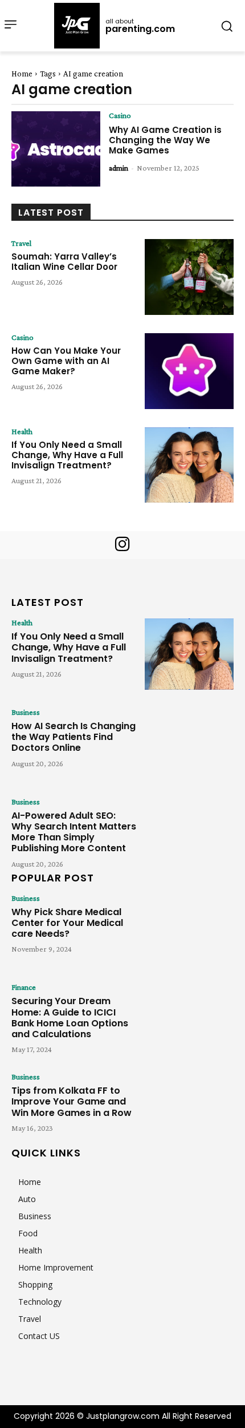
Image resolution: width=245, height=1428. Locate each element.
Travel (21, 243)
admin (118, 167)
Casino (120, 115)
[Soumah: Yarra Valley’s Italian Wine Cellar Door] (189, 277)
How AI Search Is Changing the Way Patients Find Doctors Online (73, 736)
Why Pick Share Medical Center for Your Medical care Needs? (67, 922)
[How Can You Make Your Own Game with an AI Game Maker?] (189, 371)
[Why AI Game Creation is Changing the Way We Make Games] (55, 149)
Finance (23, 987)
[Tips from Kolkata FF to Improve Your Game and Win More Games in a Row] (189, 1108)
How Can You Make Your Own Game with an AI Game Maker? (66, 361)
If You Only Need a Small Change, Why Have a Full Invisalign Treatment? (67, 455)
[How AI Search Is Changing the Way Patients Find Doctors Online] (189, 743)
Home (21, 73)
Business (25, 712)
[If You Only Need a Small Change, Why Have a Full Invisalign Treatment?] (189, 465)
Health (21, 431)
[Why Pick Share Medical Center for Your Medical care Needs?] (189, 929)
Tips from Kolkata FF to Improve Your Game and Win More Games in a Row (71, 1101)
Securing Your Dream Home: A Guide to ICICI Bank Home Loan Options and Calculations (69, 1017)
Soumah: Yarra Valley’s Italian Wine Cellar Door (64, 261)
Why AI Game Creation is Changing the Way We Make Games (165, 140)
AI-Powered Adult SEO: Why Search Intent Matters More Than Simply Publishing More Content (73, 832)
